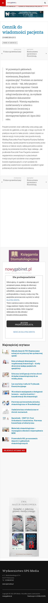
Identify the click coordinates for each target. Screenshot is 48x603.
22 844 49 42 (9, 580)
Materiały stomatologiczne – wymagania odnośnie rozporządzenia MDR (27, 430)
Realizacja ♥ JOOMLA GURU (36, 596)
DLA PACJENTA (13, 300)
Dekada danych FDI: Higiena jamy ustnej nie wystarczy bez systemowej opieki (26, 353)
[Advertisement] (24, 218)
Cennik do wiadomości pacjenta (22, 29)
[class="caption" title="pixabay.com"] (5, 362)
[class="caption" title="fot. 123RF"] (5, 352)
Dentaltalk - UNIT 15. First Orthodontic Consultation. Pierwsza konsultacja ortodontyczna (26, 420)
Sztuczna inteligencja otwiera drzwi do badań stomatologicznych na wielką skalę (26, 376)
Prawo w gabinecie (8, 6)
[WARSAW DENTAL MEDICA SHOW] (24, 14)
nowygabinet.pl (7, 596)
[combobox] (45, 3)
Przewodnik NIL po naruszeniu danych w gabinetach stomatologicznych (24, 440)
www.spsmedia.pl (8, 584)
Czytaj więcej (39, 482)
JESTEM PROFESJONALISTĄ (24, 324)
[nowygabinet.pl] (12, 3)
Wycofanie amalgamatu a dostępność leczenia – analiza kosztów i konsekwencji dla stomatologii (27, 394)
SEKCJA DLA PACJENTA (24, 332)
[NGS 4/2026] (8, 461)
